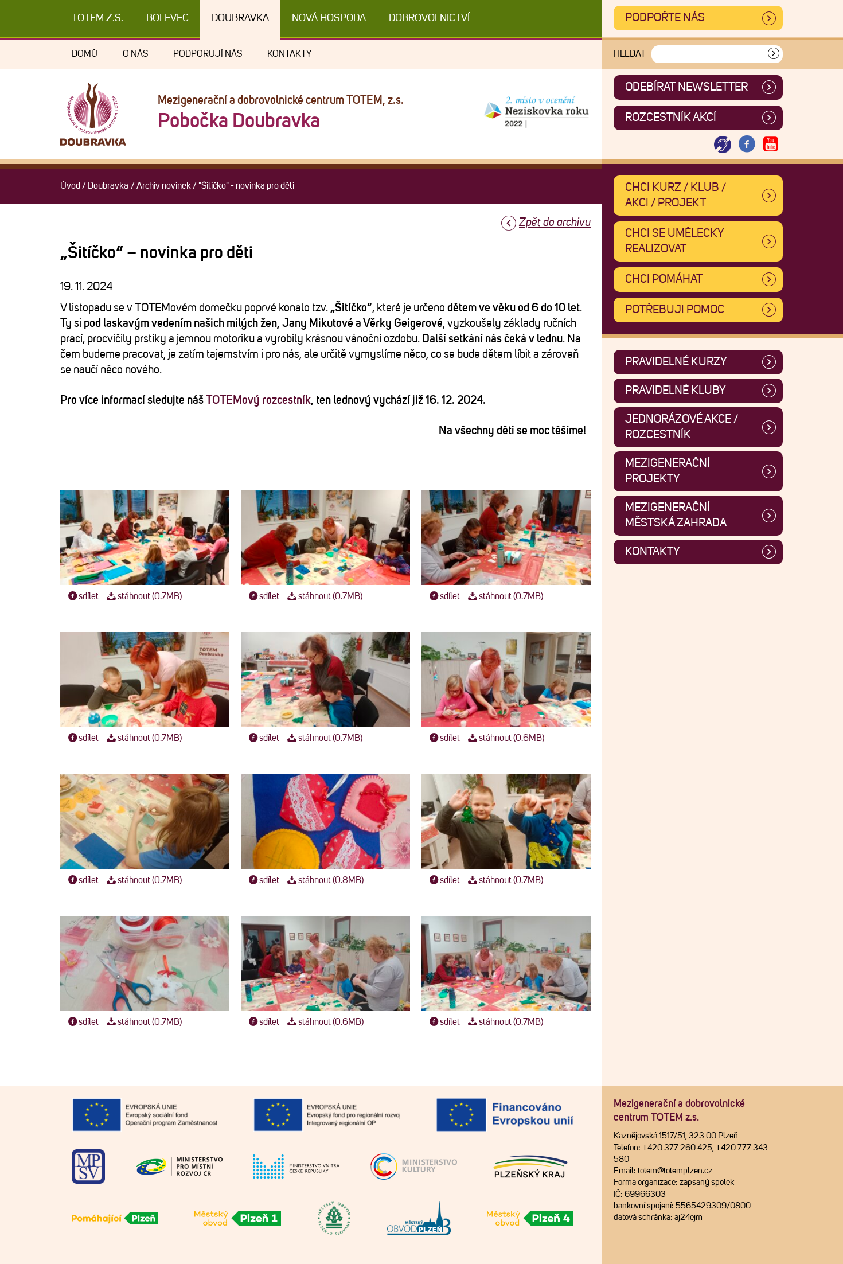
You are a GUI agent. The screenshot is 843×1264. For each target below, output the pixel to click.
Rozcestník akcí (670, 117)
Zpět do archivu (555, 222)
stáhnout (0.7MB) (149, 596)
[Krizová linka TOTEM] (723, 145)
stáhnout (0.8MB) (330, 880)
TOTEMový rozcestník (258, 400)
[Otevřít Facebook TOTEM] (747, 145)
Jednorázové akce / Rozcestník (681, 426)
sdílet (89, 596)
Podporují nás (207, 53)
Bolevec (167, 18)
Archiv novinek (163, 185)
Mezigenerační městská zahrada (676, 515)
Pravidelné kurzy (676, 362)
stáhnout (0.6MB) (511, 738)
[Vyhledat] (773, 54)
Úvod (70, 185)
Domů (84, 53)
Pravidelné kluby (675, 390)
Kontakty (289, 53)
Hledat (630, 53)
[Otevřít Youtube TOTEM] (771, 145)
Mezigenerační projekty (667, 471)
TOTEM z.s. (97, 18)
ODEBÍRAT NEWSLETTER (686, 87)
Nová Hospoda (329, 18)
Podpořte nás (665, 18)
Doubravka (240, 18)
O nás (135, 53)
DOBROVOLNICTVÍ (429, 18)
